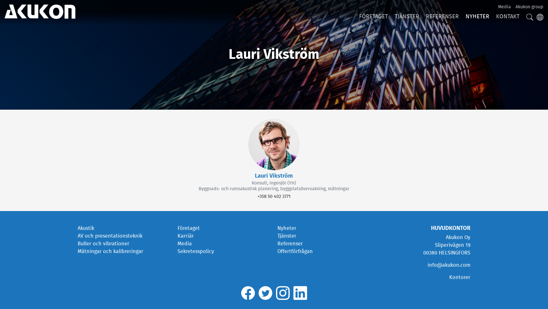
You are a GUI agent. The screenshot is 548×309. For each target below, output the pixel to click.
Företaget (373, 16)
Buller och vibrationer (103, 243)
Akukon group (529, 7)
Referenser (442, 16)
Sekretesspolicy (196, 251)
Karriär (186, 236)
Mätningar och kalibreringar (110, 251)
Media (504, 7)
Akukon (40, 12)
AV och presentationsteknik (110, 236)
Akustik (86, 228)
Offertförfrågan (295, 251)
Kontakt (507, 16)
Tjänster (407, 16)
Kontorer (459, 277)
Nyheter (477, 16)
